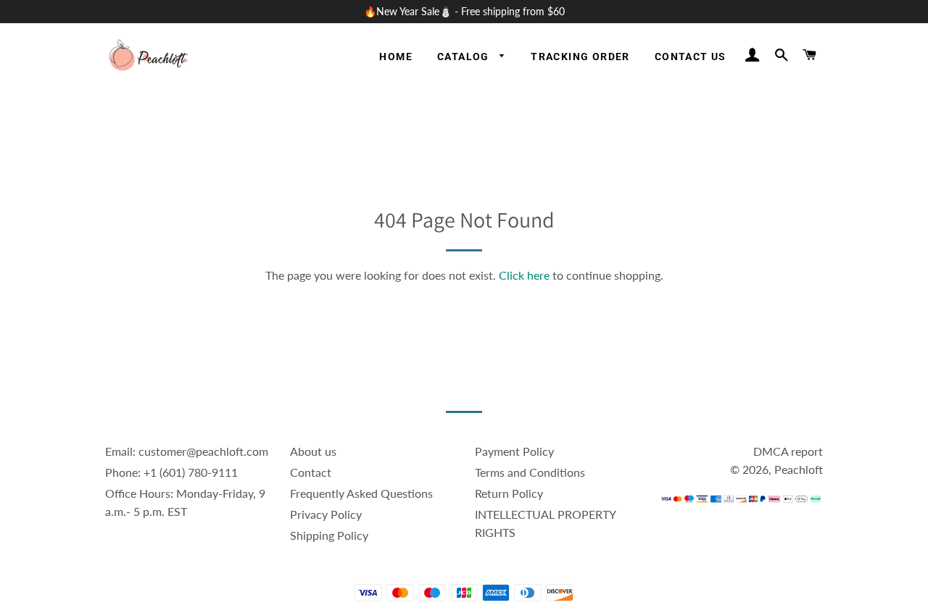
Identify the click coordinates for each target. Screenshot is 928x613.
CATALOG (464, 56)
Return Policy (509, 493)
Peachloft (798, 469)
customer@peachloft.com (203, 451)
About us (313, 451)
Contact (310, 472)
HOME (396, 56)
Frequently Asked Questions (361, 493)
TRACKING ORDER (580, 56)
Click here (524, 275)
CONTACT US (690, 56)
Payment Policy (514, 451)
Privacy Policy (326, 514)
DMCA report (788, 451)
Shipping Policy (329, 535)
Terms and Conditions (530, 472)
